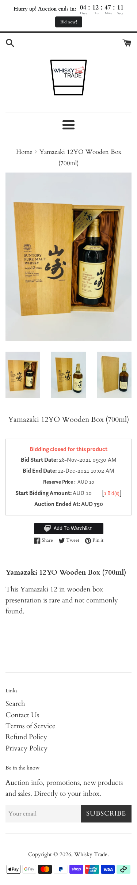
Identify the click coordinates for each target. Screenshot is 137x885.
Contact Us (22, 715)
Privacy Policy (26, 748)
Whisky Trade (90, 854)
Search (15, 703)
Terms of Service (30, 726)
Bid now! (68, 22)
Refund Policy (26, 737)
